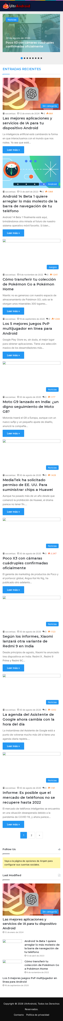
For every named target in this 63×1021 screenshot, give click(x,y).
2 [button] (24, 58)
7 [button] (38, 58)
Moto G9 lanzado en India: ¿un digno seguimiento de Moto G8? (31, 407)
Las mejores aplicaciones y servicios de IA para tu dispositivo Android (27, 123)
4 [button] (30, 58)
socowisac (10, 113)
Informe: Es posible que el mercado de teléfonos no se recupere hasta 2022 (29, 797)
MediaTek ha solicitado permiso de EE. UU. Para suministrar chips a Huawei (28, 485)
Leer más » (13, 149)
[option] (31, 33)
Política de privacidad (37, 1014)
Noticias (12, 19)
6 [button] (35, 58)
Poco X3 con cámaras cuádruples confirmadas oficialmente (25, 563)
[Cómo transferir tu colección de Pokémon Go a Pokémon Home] (12, 966)
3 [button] (27, 58)
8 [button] (41, 58)
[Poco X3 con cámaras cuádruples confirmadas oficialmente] (31, 33)
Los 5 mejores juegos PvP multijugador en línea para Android (27, 328)
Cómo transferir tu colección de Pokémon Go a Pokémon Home (29, 284)
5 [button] (33, 58)
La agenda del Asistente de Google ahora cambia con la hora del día (28, 719)
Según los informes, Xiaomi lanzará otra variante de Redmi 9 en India (28, 641)
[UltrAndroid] (17, 6)
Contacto (19, 1014)
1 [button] (22, 58)
